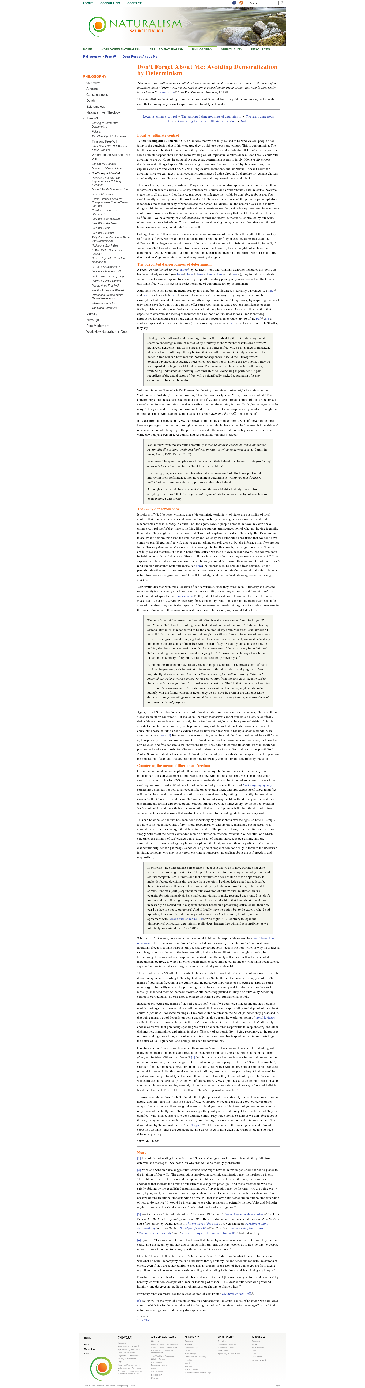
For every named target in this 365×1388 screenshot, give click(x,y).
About (88, 3)
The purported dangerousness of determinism (211, 116)
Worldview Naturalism (121, 49)
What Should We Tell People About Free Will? (109, 148)
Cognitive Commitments (128, 1356)
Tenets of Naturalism (127, 1352)
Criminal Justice (158, 1359)
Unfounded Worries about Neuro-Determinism (107, 296)
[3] (209, 829)
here (181, 274)
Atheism (92, 88)
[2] (169, 735)
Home (87, 49)
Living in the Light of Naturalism (165, 1344)
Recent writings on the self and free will (207, 1233)
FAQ (120, 1362)
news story (168, 92)
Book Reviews (258, 1347)
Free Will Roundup (103, 232)
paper (184, 269)
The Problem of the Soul (202, 1223)
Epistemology (95, 106)
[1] (267, 318)
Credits (132, 1386)
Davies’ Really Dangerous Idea (110, 189)
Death (90, 100)
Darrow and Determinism (107, 168)
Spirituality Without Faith (229, 1354)
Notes (245, 121)
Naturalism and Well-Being (129, 1368)
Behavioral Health (159, 1365)
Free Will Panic (101, 228)
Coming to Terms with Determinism (105, 124)
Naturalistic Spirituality (228, 1344)
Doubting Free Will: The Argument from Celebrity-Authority (107, 181)
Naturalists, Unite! (226, 1347)
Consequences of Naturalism (164, 1347)
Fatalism (98, 131)
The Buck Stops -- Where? (108, 290)
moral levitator (265, 1017)
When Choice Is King (104, 303)
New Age (92, 320)
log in (278, 1386)
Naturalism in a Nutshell (128, 1346)
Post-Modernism (97, 325)
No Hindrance (224, 1350)
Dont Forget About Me (140, 56)
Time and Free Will (104, 141)
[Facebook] (234, 3)
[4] (193, 1057)
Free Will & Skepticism (106, 218)
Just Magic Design (121, 1386)
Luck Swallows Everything (108, 276)
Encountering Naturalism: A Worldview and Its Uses (130, 1372)
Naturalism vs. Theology (103, 112)
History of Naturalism (127, 1359)
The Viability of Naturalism (162, 1356)
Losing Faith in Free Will (106, 271)
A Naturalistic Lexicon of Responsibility (162, 1351)
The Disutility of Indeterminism (110, 136)
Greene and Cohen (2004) (187, 919)
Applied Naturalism (166, 49)
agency (257, 785)
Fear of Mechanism (103, 194)
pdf (259, 318)
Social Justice (157, 1372)
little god (194, 1125)
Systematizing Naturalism (129, 1349)
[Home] (131, 26)
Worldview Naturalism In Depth (107, 331)
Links (254, 1354)
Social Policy (156, 1375)
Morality (91, 314)
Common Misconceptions (129, 1365)
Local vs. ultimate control (160, 116)
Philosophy (202, 49)
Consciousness (97, 94)
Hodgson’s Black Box (105, 245)
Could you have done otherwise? (104, 212)
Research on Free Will (105, 285)
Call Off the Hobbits (104, 163)
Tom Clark (144, 1320)
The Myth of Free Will (194, 1228)
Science (154, 1378)
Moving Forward (259, 1360)
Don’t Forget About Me (106, 173)
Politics (154, 1368)
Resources (260, 49)
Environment (156, 1362)
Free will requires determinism (244, 1214)
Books (254, 1344)
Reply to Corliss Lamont (106, 280)
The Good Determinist (105, 307)
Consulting (110, 3)
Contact (134, 3)
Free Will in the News (105, 223)
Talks (254, 1350)
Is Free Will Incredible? (106, 266)
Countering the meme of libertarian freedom (207, 121)
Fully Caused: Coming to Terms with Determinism (111, 239)
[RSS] (241, 3)
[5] (241, 1062)
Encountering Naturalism (247, 1228)
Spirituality (231, 49)
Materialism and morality (155, 1233)
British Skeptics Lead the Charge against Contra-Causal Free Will (110, 202)
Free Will (112, 56)
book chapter (186, 596)
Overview (93, 83)
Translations (257, 1357)
